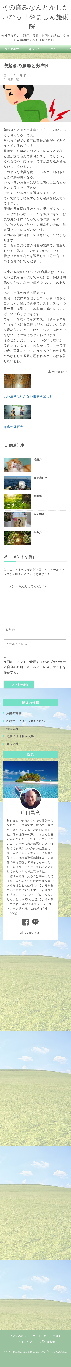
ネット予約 (39, 1335)
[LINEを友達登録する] (35, 922)
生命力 (38, 532)
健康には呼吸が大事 (20, 736)
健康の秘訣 (14, 79)
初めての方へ (18, 1335)
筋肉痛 (38, 495)
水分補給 (39, 514)
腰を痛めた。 (42, 477)
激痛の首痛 (14, 713)
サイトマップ (24, 1341)
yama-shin (59, 371)
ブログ (57, 1335)
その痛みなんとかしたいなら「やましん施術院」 (35, 16)
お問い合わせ (47, 1341)
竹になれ (12, 728)
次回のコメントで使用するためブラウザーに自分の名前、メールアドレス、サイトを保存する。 (35, 667)
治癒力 (38, 459)
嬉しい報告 (14, 743)
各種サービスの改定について (26, 720)
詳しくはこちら (30, 932)
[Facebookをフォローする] (25, 922)
